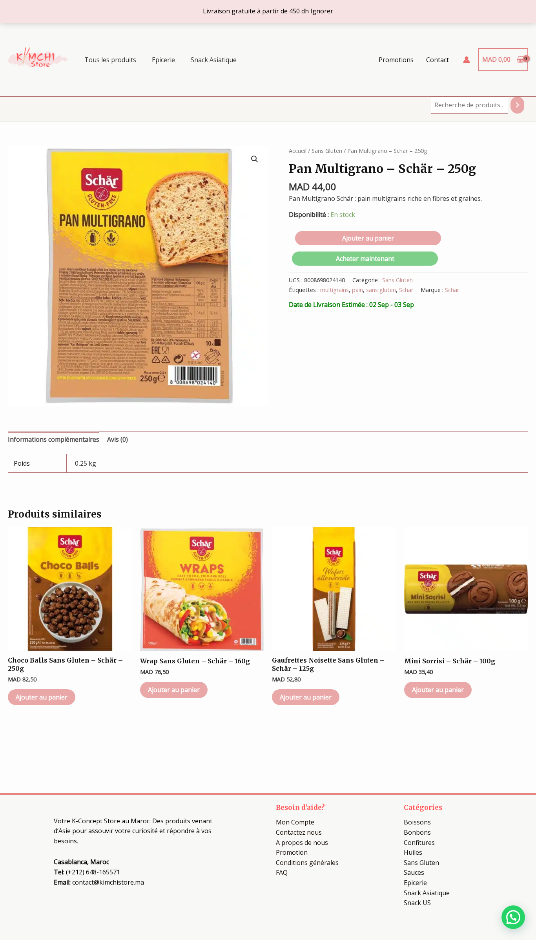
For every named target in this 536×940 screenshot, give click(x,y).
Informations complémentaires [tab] (53, 439)
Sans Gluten (327, 150)
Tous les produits (110, 59)
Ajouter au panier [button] (41, 697)
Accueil (297, 150)
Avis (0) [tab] (117, 439)
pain (357, 290)
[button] (255, 159)
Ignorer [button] (321, 11)
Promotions (396, 59)
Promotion (292, 852)
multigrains (334, 290)
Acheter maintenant (365, 258)
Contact (437, 59)
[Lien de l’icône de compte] (466, 59)
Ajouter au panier (368, 238)
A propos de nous (302, 842)
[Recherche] (517, 105)
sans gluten (381, 290)
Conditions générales (307, 862)
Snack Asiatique (214, 59)
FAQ (282, 872)
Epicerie (163, 59)
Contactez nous (299, 832)
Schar (406, 290)
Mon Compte (295, 822)
